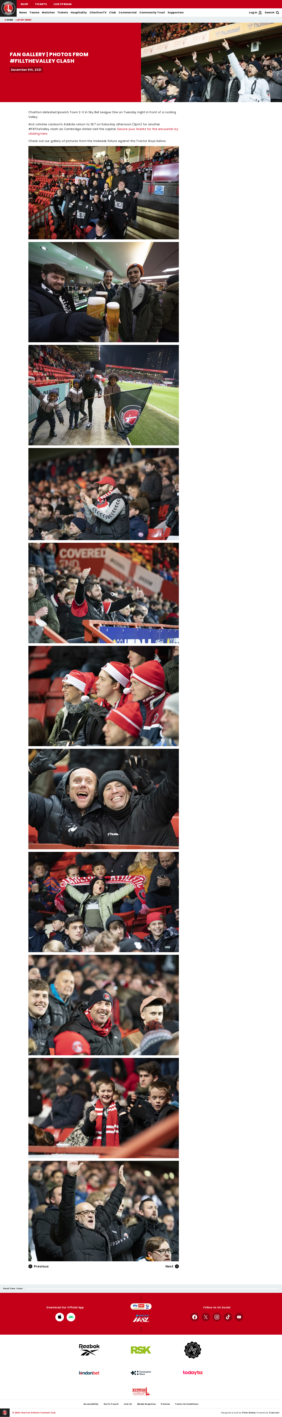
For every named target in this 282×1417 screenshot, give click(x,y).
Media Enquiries (146, 1404)
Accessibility (91, 1404)
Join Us (128, 1404)
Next (169, 1266)
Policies (165, 1404)
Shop (24, 4)
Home (10, 19)
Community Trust (152, 12)
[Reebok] (89, 1350)
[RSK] (141, 1350)
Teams (34, 12)
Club (112, 12)
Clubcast (274, 1412)
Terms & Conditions (186, 1404)
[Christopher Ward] (141, 1373)
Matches (48, 12)
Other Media (249, 1412)
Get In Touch (111, 1404)
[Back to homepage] (8, 8)
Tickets (41, 4)
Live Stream (62, 4)
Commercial (128, 12)
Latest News (23, 19)
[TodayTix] (193, 1373)
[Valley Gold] (141, 1391)
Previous (41, 1266)
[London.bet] (89, 1373)
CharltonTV (98, 12)
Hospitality (79, 12)
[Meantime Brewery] (193, 1350)
